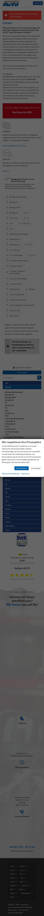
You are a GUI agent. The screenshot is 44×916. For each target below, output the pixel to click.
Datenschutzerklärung (10, 473)
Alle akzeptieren (21, 468)
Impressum (25, 473)
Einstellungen (36, 468)
